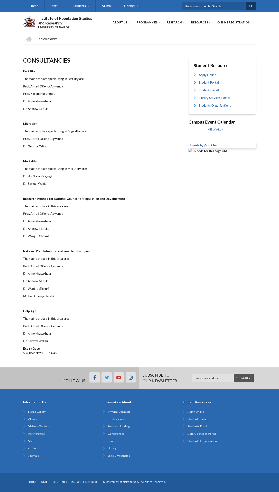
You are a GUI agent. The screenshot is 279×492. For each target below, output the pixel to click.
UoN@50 (130, 6)
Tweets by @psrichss (204, 145)
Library (112, 448)
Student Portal (209, 82)
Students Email (209, 90)
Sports (112, 441)
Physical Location (119, 411)
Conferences (116, 433)
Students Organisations (215, 105)
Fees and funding (119, 426)
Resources (199, 22)
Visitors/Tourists (39, 426)
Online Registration (233, 22)
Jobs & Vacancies (119, 455)
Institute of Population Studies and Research (65, 20)
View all (214, 129)
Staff (54, 6)
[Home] (29, 21)
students (34, 448)
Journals (33, 455)
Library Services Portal (214, 98)
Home (33, 6)
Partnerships (36, 433)
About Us (120, 22)
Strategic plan (117, 419)
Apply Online (207, 75)
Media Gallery (37, 411)
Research (174, 22)
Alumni (107, 6)
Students (80, 6)
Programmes (147, 22)
